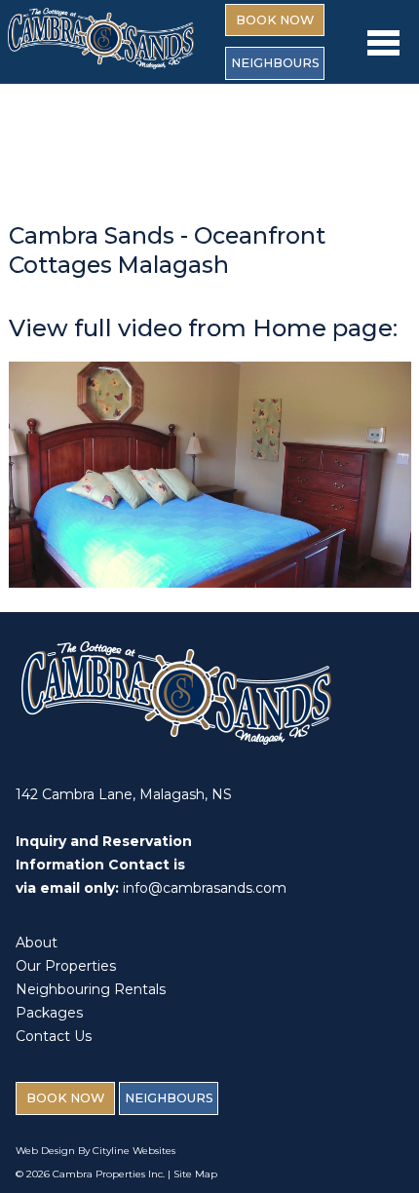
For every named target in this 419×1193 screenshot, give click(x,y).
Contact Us (54, 1036)
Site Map (195, 1174)
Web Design (45, 1150)
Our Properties (66, 966)
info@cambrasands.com (204, 888)
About (36, 942)
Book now (275, 20)
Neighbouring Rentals (91, 989)
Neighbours (275, 63)
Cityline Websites (134, 1150)
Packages (49, 1012)
